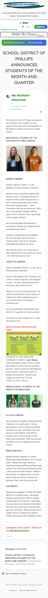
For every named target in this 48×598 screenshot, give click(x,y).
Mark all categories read (28, 590)
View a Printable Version (15, 573)
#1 (41, 112)
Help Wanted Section (19, 530)
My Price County (35, 42)
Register (41, 27)
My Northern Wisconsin (14, 42)
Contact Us (13, 590)
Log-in (27, 27)
